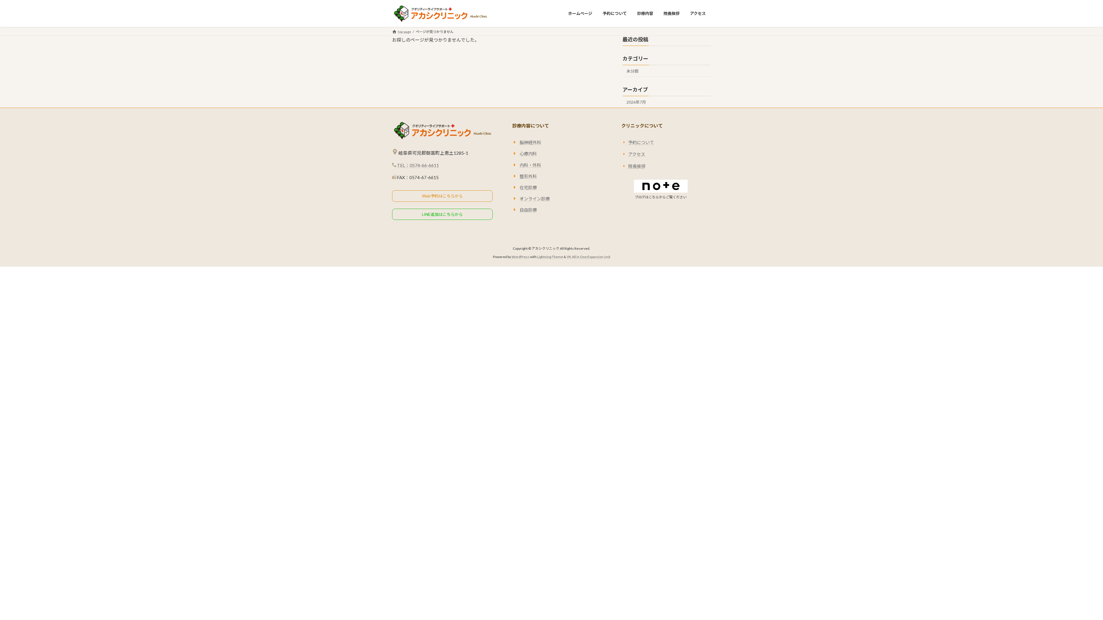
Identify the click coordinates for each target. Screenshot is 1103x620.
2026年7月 (636, 102)
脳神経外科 (530, 142)
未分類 (632, 71)
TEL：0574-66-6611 (418, 165)
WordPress (520, 257)
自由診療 (528, 210)
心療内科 (528, 153)
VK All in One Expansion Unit (588, 257)
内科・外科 (530, 165)
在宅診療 (528, 187)
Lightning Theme (550, 257)
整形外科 (528, 176)
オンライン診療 (535, 199)
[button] (442, 196)
